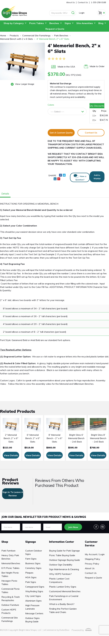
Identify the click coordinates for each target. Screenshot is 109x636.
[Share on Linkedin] (55, 178)
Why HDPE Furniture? (60, 574)
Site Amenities (84, 23)
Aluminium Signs (33, 600)
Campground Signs (34, 586)
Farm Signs (30, 558)
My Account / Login (95, 554)
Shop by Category (14, 23)
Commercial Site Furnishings (9, 619)
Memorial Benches (10, 563)
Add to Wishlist (97, 177)
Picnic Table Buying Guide (62, 555)
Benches (54, 23)
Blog (100, 23)
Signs (68, 23)
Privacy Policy (92, 563)
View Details (11, 455)
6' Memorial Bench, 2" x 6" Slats (32, 438)
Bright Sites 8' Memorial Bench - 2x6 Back (98, 438)
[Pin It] (58, 178)
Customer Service (91, 543)
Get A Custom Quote (61, 132)
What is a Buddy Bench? (61, 604)
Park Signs (30, 582)
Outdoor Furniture (10, 604)
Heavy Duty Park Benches (10, 557)
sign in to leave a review (12, 494)
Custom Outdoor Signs (33, 552)
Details (5, 193)
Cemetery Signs (33, 568)
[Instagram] (102, 526)
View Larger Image (24, 84)
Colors (51, 104)
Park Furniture (8, 550)
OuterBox (64, 630)
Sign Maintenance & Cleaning (64, 569)
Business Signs (32, 563)
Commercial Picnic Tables (10, 590)
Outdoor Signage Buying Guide (64, 560)
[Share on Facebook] (60, 175)
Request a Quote (54, 28)
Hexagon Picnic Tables (9, 582)
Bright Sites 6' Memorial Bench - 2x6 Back (76, 438)
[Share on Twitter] (64, 175)
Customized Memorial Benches (64, 591)
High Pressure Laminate (32, 607)
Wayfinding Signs (34, 591)
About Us (70, 2)
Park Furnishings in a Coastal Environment (63, 598)
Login (81, 13)
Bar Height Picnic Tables (10, 574)
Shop (4, 541)
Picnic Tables (36, 23)
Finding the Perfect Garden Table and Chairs (63, 610)
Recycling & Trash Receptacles (10, 598)
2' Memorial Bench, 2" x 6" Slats (11, 438)
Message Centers (34, 613)
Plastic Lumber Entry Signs (62, 586)
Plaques (29, 572)
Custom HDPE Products (8, 611)
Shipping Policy (92, 559)
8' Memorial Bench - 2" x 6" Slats (54, 438)
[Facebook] (96, 526)
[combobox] (67, 111)
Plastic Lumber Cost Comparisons (59, 580)
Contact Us (91, 132)
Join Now (73, 527)
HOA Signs (30, 577)
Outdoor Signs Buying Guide (32, 620)
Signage (30, 541)
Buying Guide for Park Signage (64, 550)
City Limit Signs (33, 596)
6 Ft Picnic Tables (10, 568)
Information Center (61, 541)
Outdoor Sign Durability (60, 564)
